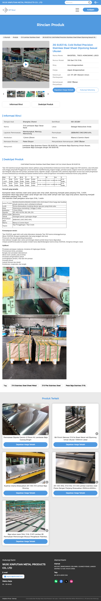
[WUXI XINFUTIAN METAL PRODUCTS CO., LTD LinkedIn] (71, 581)
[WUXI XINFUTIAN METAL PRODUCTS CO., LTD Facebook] (61, 581)
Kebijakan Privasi (6, 598)
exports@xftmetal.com (15, 576)
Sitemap (14, 598)
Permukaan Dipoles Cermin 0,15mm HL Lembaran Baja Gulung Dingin (26, 438)
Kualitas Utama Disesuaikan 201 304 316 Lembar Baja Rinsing (25, 487)
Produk (15, 37)
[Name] (89, 2)
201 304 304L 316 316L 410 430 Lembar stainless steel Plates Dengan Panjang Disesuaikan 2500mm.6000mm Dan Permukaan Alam (75, 487)
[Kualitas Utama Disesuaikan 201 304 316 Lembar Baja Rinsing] (25, 468)
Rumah (7, 37)
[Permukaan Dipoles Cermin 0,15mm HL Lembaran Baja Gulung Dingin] (25, 419)
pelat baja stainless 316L (76, 386)
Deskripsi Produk (45, 104)
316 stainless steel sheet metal (24, 386)
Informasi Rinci (16, 104)
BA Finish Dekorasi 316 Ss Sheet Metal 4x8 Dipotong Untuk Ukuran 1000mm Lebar (75, 438)
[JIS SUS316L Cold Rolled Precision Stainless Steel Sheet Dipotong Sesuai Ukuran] (25, 64)
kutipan (90, 10)
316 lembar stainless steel (30, 37)
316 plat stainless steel (51, 386)
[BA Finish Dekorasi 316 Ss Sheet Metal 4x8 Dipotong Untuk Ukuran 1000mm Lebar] (75, 419)
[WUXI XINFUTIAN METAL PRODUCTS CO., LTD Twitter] (66, 581)
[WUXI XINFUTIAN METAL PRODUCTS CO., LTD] (13, 10)
